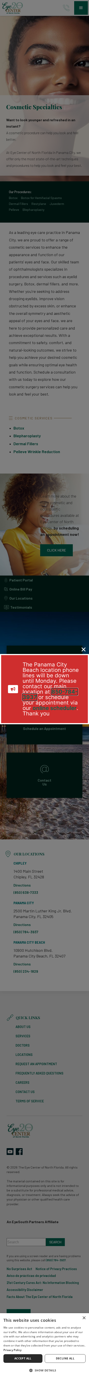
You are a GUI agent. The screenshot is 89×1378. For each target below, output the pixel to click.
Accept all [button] (22, 1358)
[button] (44, 1370)
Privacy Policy (12, 1350)
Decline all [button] (65, 1358)
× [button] (84, 1318)
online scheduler (55, 708)
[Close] (83, 649)
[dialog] (44, 1345)
